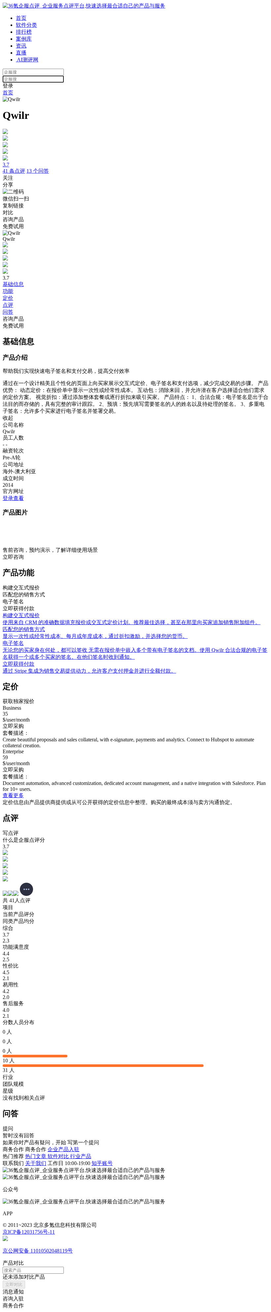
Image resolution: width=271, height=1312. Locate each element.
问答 (8, 312)
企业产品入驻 (63, 1149)
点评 (8, 305)
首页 (21, 18)
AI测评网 (27, 59)
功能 (8, 291)
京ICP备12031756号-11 (29, 1232)
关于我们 (35, 1163)
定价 (8, 298)
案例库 (24, 39)
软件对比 (59, 1156)
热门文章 (36, 1156)
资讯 (21, 46)
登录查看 (13, 498)
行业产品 (80, 1156)
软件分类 (26, 25)
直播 (21, 52)
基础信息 (13, 284)
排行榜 (24, 32)
